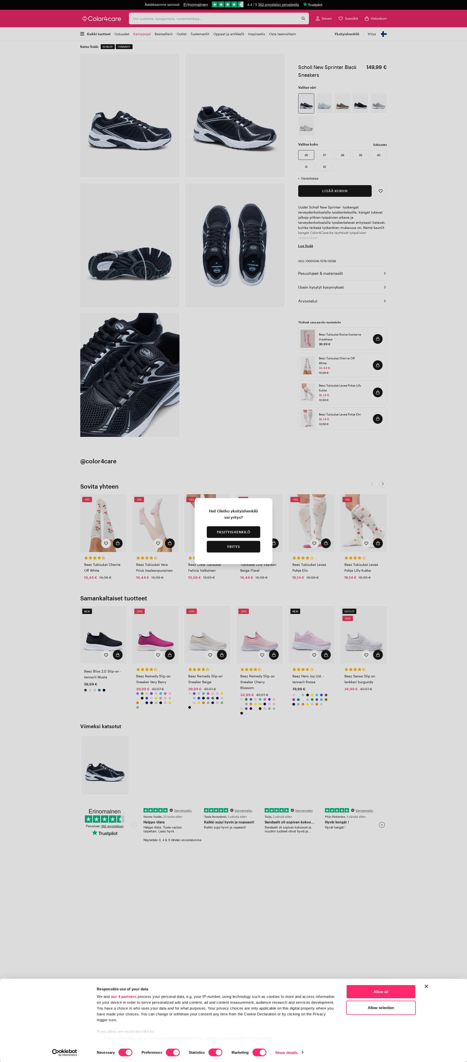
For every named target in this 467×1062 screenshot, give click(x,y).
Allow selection (381, 1007)
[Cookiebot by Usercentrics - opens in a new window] (64, 1052)
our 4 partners (124, 996)
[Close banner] (426, 986)
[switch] (173, 1053)
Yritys (233, 546)
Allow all (381, 992)
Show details (286, 1052)
